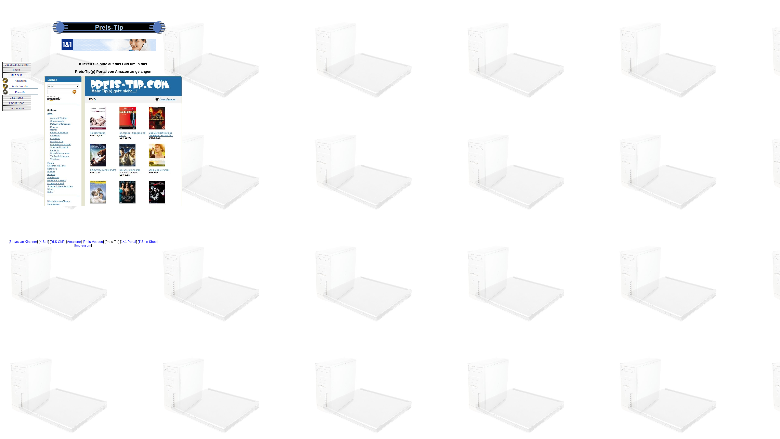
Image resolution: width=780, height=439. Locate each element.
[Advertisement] (74, 9)
